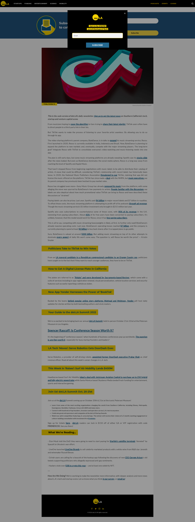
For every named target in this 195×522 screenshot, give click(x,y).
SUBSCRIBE (97, 45)
